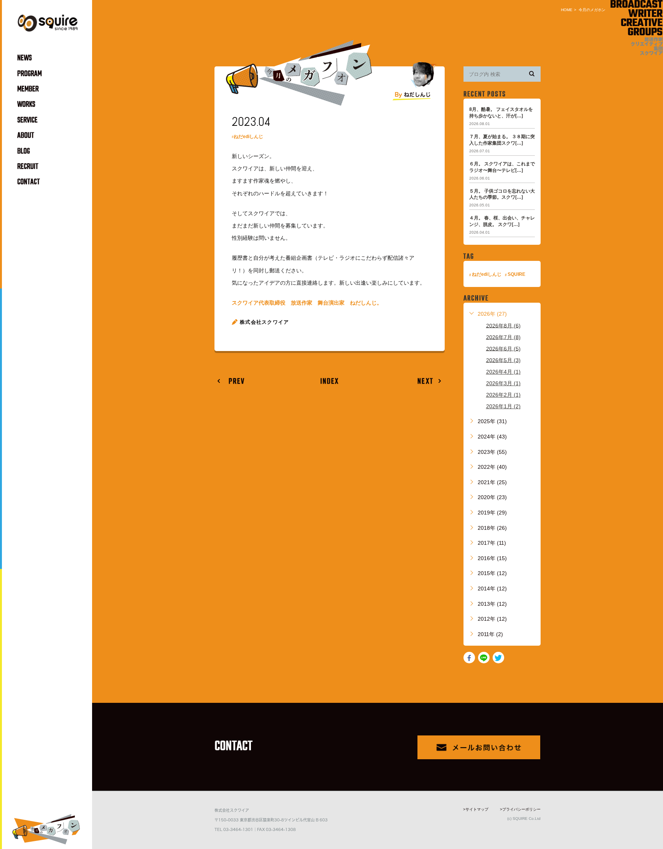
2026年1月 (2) (503, 406)
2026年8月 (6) (503, 325)
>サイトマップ (475, 809)
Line (484, 657)
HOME (566, 10)
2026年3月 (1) (503, 383)
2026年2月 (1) (503, 395)
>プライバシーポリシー (520, 809)
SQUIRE (516, 274)
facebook (469, 657)
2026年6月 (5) (503, 348)
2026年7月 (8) (503, 337)
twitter (498, 657)
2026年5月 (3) (503, 360)
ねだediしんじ (248, 136)
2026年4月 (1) (503, 372)
